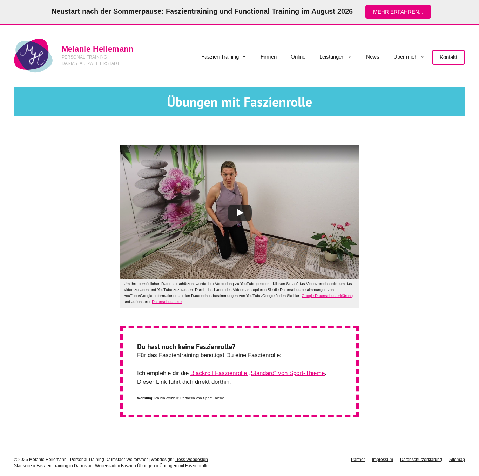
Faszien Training (220, 57)
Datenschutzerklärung (421, 459)
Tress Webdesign (191, 459)
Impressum (382, 459)
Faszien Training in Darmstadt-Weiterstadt (76, 465)
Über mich (405, 57)
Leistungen (331, 57)
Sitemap (457, 459)
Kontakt (448, 57)
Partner (358, 459)
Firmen (269, 57)
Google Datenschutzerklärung (327, 296)
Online (298, 57)
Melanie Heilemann (98, 49)
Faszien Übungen (138, 465)
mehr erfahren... (398, 12)
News (372, 57)
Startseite (23, 465)
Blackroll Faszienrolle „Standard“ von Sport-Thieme (257, 373)
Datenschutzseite (167, 302)
